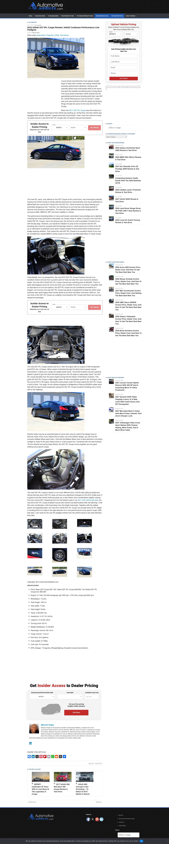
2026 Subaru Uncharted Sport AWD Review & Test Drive (127, 149)
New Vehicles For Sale (68, 16)
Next (99, 783)
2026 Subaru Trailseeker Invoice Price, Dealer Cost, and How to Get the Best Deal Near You (128, 320)
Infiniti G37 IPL (98, 763)
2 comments (38, 25)
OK (141, 841)
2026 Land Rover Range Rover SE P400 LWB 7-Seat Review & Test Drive (128, 210)
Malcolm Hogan (36, 32)
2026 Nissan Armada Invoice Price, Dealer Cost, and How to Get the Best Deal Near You (128, 281)
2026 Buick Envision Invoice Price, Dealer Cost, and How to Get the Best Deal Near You (128, 333)
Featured (49, 35)
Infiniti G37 (91, 763)
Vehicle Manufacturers (102, 16)
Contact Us (121, 822)
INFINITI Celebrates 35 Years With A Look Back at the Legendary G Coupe (40, 789)
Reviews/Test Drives (117, 16)
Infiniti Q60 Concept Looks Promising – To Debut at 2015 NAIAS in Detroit (82, 789)
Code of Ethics (122, 825)
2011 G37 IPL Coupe (77, 110)
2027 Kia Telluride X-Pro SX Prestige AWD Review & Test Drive (127, 169)
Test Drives (64, 35)
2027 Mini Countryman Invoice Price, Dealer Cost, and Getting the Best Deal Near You (128, 293)
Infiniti (56, 35)
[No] (167, 841)
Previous (30, 783)
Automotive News (40, 16)
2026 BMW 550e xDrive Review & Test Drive (128, 158)
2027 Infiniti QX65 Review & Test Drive (126, 200)
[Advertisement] (104, 7)
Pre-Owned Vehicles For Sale (85, 16)
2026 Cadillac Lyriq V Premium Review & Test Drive (128, 190)
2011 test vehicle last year (88, 500)
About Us (121, 815)
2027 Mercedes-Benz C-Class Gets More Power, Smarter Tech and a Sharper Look (128, 413)
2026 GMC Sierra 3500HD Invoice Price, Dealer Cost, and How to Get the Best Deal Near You (128, 306)
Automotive (41, 35)
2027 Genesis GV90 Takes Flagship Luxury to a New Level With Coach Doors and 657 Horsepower (127, 400)
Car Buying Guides (53, 16)
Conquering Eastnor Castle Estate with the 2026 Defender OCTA (128, 180)
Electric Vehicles (130, 16)
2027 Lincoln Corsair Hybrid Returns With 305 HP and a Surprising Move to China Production (127, 386)
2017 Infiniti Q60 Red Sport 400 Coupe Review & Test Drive (62, 788)
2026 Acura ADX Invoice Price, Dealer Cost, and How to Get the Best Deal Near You (128, 269)
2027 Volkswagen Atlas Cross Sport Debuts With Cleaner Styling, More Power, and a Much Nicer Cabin (127, 426)
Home (30, 16)
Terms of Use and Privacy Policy (127, 818)
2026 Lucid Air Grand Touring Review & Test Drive (127, 221)
